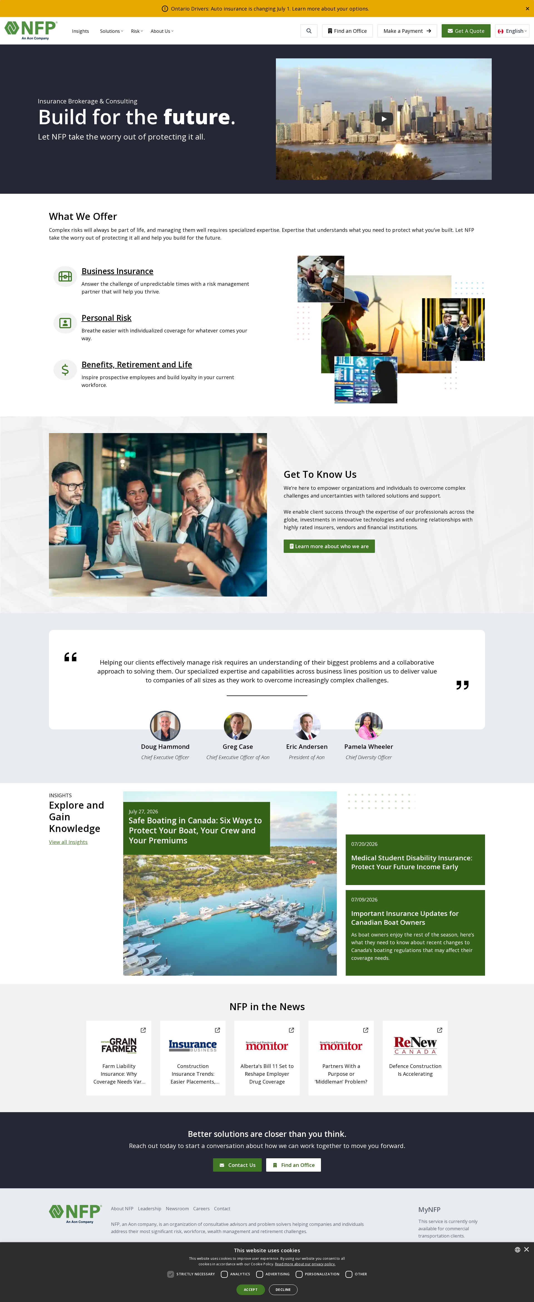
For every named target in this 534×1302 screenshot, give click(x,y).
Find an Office (350, 31)
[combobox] (517, 1250)
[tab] (165, 738)
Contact (222, 1209)
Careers (201, 1209)
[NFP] (31, 30)
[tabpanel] (267, 671)
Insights (80, 31)
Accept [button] (251, 1289)
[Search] (309, 31)
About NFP (122, 1209)
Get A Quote (469, 31)
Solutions (110, 31)
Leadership (149, 1209)
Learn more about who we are (331, 546)
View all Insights (68, 842)
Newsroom (177, 1209)
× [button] (526, 1249)
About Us (160, 31)
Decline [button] (283, 1289)
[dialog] (267, 1272)
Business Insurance (117, 271)
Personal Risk (106, 317)
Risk (135, 31)
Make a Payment (404, 31)
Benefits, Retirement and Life (136, 364)
